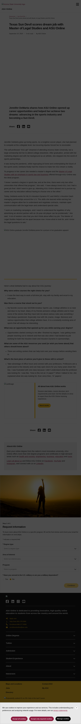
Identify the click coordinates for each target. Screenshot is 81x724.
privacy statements (60, 710)
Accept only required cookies (41, 719)
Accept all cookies (19, 719)
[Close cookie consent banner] (76, 707)
